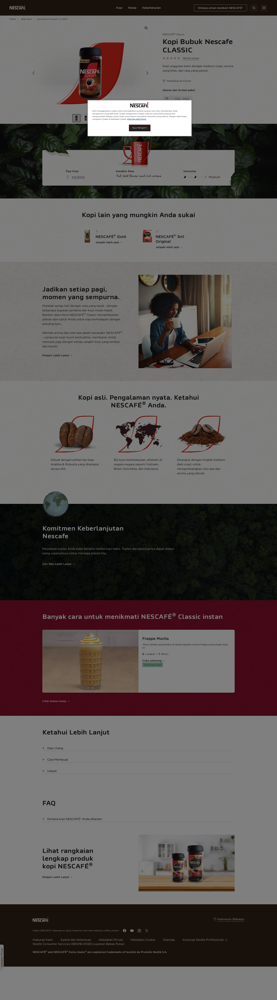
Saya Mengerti (139, 128)
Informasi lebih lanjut (136, 119)
